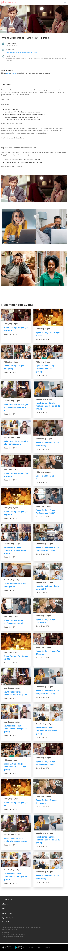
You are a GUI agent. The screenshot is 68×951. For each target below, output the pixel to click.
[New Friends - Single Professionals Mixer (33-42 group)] (48, 388)
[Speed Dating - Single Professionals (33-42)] (48, 749)
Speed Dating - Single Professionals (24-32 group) (45, 369)
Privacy (31, 947)
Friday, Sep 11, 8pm (11, 469)
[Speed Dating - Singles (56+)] (48, 462)
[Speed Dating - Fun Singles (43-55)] (48, 317)
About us (5, 904)
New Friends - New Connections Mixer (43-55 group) (15, 729)
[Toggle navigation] (64, 2)
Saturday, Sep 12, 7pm (12, 544)
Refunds (47, 947)
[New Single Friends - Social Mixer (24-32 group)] (16, 676)
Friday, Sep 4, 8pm (11, 324)
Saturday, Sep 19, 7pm (12, 688)
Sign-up (14, 73)
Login (8, 73)
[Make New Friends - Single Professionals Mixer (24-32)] (16, 389)
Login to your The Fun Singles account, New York (21, 52)
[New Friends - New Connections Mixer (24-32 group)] (16, 532)
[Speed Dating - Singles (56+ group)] (16, 352)
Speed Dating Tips (8, 918)
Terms (39, 947)
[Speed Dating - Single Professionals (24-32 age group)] (16, 750)
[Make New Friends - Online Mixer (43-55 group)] (16, 427)
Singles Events (7, 914)
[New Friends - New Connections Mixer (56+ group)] (48, 712)
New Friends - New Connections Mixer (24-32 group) (15, 550)
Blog (3, 908)
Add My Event (7, 900)
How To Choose (7, 922)
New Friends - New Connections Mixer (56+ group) (46, 731)
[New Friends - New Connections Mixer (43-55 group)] (16, 711)
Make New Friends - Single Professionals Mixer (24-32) (16, 407)
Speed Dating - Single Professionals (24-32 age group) (15, 767)
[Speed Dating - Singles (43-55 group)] (16, 496)
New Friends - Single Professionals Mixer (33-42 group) (48, 406)
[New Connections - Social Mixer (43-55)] (16, 570)
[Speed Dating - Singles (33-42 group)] (16, 315)
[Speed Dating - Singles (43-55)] (16, 787)
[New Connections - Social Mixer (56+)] (48, 428)
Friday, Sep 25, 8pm (11, 760)
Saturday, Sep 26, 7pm (12, 834)
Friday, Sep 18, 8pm (11, 616)
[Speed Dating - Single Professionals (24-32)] (48, 496)
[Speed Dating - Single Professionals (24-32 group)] (48, 352)
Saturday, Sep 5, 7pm (12, 401)
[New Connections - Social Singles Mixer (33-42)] (48, 532)
